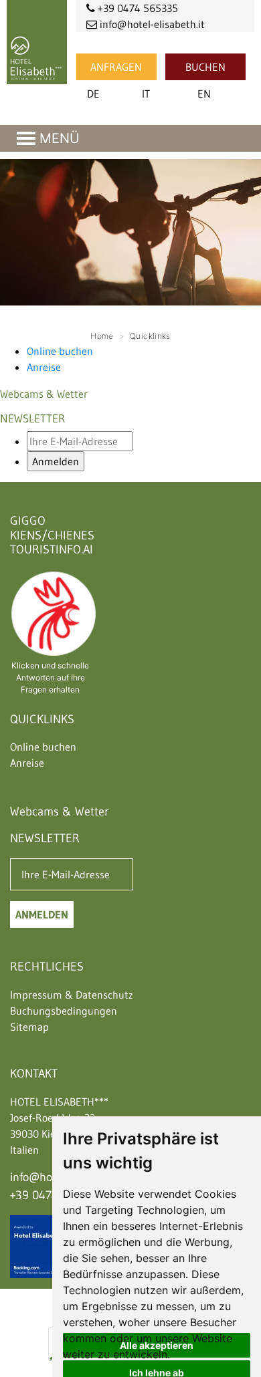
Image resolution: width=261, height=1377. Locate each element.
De (93, 93)
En (204, 93)
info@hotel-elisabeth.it (151, 24)
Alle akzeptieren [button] (156, 1345)
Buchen (205, 67)
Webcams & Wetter (44, 393)
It (146, 93)
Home (101, 336)
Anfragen (116, 67)
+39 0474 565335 (136, 8)
